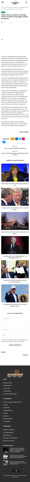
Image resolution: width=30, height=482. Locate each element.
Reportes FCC (7, 435)
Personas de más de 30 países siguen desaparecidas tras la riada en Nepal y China (18, 463)
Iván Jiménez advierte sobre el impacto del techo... (15, 232)
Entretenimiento (8, 418)
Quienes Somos (7, 383)
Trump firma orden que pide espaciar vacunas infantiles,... (15, 281)
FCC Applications (8, 432)
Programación (7, 385)
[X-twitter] (14, 471)
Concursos (6, 388)
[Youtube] (16, 471)
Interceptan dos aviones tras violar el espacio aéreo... (15, 305)
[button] (26, 2)
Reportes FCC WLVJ (9, 441)
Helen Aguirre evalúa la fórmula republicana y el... (15, 184)
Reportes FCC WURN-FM (10, 438)
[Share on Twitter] (19, 139)
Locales (5, 405)
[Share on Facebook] (16, 139)
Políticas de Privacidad (10, 394)
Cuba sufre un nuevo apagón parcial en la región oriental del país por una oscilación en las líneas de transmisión (17, 450)
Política (5, 413)
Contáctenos (7, 391)
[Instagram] (19, 471)
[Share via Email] (3, 142)
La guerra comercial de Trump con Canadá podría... (15, 208)
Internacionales (7, 410)
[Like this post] (13, 139)
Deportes (6, 416)
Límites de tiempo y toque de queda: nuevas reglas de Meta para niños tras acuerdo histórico (18, 456)
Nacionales (6, 407)
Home (2, 7)
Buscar (3, 352)
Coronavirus (6, 421)
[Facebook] (11, 471)
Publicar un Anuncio (9, 429)
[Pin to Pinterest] (23, 139)
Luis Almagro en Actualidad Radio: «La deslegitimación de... (15, 257)
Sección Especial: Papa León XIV (12, 402)
